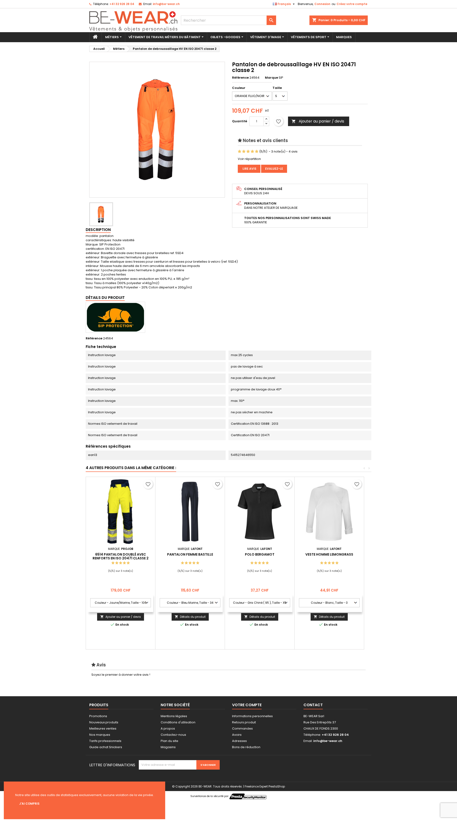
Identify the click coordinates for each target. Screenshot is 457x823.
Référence (240, 78)
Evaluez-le (274, 169)
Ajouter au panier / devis (318, 121)
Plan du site (169, 741)
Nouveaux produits (103, 722)
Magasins (168, 747)
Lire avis (249, 169)
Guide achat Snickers (105, 747)
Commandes (242, 728)
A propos (168, 728)
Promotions (98, 716)
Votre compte (247, 705)
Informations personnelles (252, 716)
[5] (256, 151)
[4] (252, 151)
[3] (248, 151)
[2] (244, 151)
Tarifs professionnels (105, 741)
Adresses (239, 741)
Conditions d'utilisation (178, 722)
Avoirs (237, 734)
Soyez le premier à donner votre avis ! (120, 674)
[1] (239, 151)
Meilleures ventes (102, 728)
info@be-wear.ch (166, 4)
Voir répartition (249, 159)
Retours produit (244, 722)
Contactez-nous (173, 734)
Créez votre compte (352, 4)
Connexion (322, 4)
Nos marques (99, 734)
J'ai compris (29, 804)
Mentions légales (174, 716)
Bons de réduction (246, 747)
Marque (271, 78)
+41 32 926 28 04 (121, 4)
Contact (313, 705)
